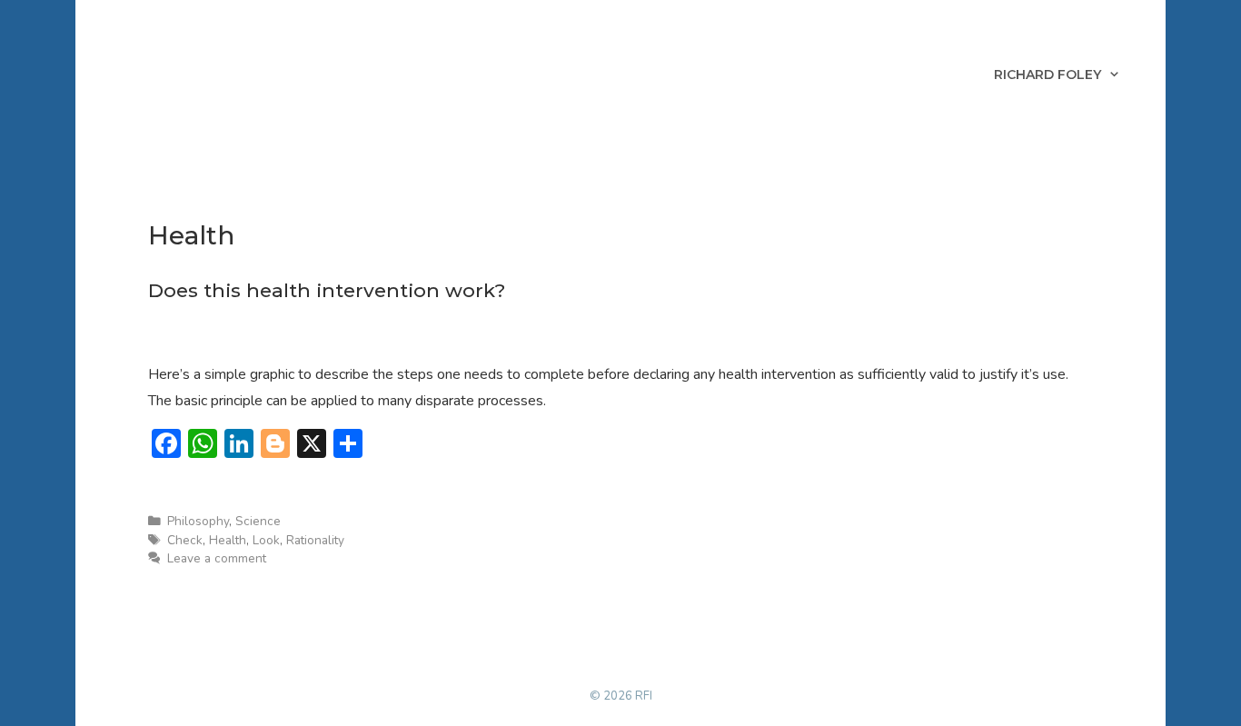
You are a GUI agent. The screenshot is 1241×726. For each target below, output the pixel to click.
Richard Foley (1047, 74)
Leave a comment (216, 558)
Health (227, 540)
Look (266, 540)
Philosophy (198, 521)
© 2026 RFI (621, 696)
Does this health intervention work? (326, 290)
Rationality (315, 540)
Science (258, 521)
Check (185, 540)
